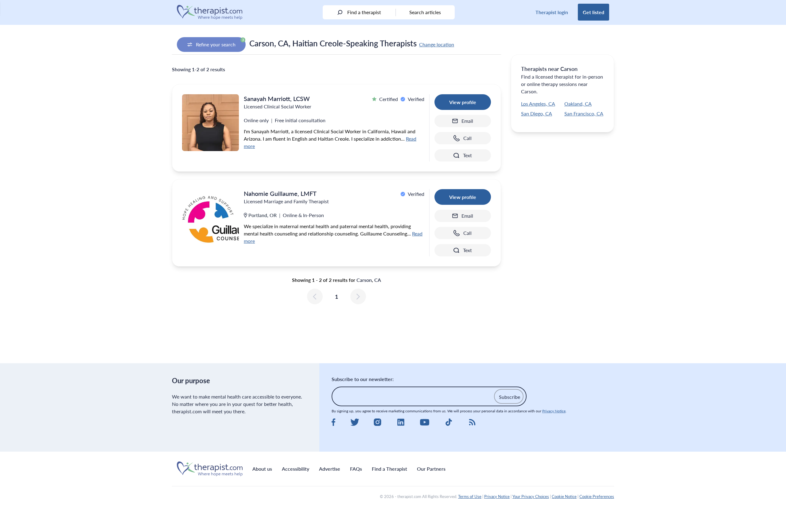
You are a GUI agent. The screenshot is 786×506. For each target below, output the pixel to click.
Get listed (593, 12)
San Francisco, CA (583, 113)
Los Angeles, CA (538, 103)
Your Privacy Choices (530, 496)
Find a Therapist (389, 468)
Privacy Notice (554, 411)
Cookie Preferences (596, 496)
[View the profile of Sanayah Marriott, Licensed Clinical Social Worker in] (210, 122)
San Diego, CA (536, 113)
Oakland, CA (578, 103)
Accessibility (295, 468)
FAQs (356, 468)
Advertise (329, 468)
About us (262, 468)
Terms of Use (469, 496)
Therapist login (551, 12)
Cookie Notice (564, 496)
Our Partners (431, 468)
